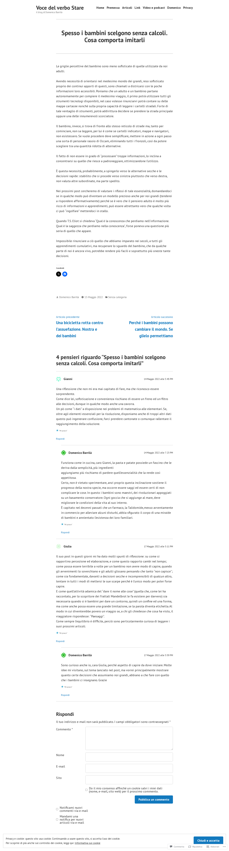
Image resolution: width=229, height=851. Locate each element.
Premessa (113, 8)
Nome (60, 755)
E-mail (60, 766)
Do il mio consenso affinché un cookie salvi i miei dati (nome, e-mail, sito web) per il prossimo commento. (125, 790)
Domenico (174, 8)
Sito (59, 778)
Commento (64, 729)
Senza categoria (117, 297)
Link (137, 8)
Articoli (127, 8)
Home (100, 8)
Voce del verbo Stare (60, 7)
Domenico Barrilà (69, 297)
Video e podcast (154, 8)
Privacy (188, 8)
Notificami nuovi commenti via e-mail (74, 809)
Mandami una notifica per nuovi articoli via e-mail (72, 819)
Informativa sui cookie (87, 843)
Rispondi (60, 438)
